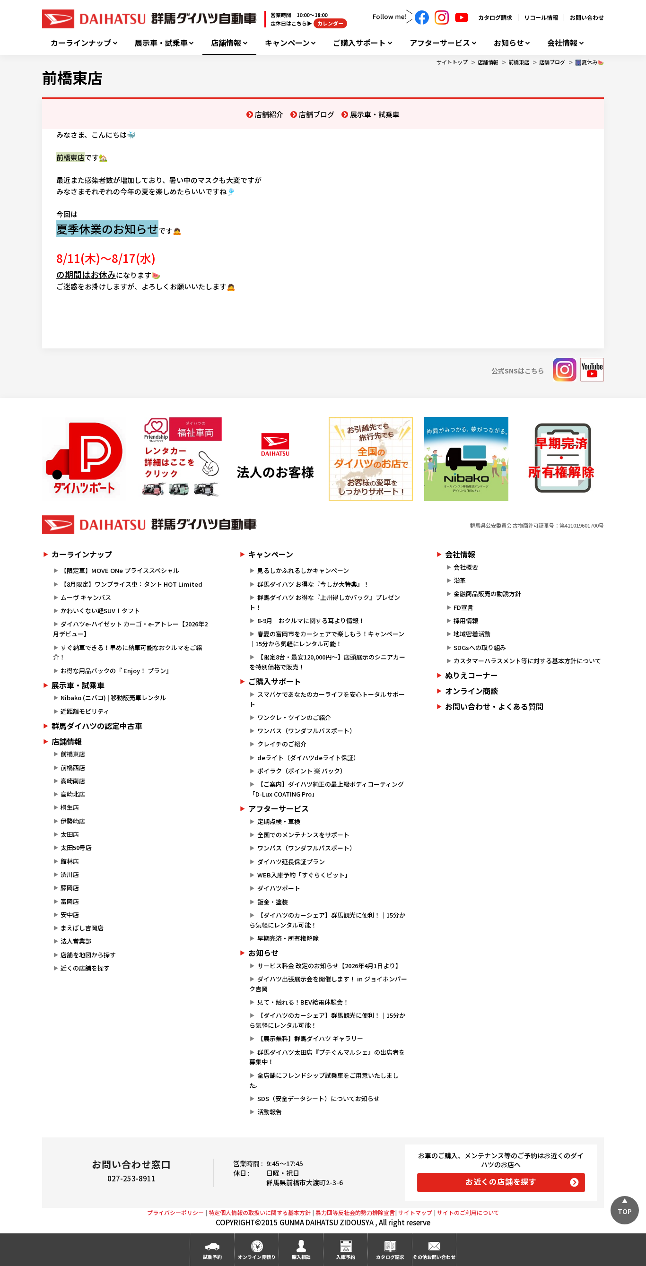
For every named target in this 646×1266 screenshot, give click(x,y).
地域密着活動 (472, 633)
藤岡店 (70, 887)
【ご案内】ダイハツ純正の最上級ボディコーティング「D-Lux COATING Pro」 (326, 789)
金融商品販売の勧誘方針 (487, 593)
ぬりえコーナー (471, 675)
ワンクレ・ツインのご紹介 (294, 717)
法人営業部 (76, 940)
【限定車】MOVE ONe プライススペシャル (120, 570)
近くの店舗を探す (85, 967)
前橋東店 (518, 62)
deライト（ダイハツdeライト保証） (308, 757)
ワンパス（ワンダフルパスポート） (306, 730)
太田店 (70, 834)
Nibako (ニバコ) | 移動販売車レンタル (113, 697)
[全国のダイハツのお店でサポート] (371, 459)
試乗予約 (212, 1256)
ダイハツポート (278, 888)
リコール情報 (541, 17)
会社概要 (466, 567)
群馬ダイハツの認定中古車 (97, 725)
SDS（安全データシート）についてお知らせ (318, 1098)
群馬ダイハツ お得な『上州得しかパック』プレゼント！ (324, 602)
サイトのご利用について (468, 1212)
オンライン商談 (471, 690)
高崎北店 (73, 793)
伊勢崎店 (73, 820)
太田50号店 (76, 847)
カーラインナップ (81, 43)
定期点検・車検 (278, 821)
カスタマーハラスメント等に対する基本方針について (527, 660)
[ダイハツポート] (84, 459)
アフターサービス (440, 43)
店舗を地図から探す (88, 954)
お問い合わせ (587, 17)
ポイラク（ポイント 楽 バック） (301, 770)
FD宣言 (463, 607)
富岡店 (70, 901)
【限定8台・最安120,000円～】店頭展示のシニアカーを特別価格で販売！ (327, 661)
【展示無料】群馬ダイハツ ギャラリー (310, 1038)
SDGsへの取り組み (480, 647)
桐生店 (70, 807)
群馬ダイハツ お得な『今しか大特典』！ (313, 584)
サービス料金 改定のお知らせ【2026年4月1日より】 (329, 965)
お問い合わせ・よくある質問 (494, 706)
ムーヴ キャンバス (86, 597)
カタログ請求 (495, 17)
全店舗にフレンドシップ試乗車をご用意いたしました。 (323, 1080)
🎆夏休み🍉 (589, 62)
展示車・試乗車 (161, 43)
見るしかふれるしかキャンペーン (303, 570)
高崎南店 (73, 780)
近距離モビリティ (85, 711)
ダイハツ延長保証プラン (291, 861)
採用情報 (466, 620)
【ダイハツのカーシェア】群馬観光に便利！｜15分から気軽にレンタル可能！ (327, 919)
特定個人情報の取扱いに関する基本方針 (260, 1212)
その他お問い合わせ (434, 1256)
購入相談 (301, 1256)
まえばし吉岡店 (82, 927)
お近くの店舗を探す (501, 1181)
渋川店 (70, 874)
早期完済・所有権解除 (288, 938)
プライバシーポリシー (175, 1212)
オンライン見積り (257, 1256)
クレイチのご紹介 (281, 743)
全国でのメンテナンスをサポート (303, 834)
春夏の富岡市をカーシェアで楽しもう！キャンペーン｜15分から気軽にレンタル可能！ (326, 638)
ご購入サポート (359, 43)
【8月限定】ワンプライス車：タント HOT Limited (131, 584)
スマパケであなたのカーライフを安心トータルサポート (326, 699)
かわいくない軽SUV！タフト (100, 610)
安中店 (70, 914)
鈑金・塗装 (272, 901)
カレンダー (330, 23)
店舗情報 (226, 43)
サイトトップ (452, 62)
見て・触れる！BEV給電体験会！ (303, 1001)
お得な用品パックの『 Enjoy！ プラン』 (116, 670)
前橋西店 (73, 767)
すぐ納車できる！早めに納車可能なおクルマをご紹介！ (127, 652)
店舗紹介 (269, 114)
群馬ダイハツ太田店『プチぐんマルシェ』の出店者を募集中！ (326, 1057)
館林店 (70, 861)
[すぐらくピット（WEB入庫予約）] (275, 459)
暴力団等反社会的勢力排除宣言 (355, 1212)
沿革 (460, 580)
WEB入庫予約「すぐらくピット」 (304, 874)
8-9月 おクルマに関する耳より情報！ (311, 620)
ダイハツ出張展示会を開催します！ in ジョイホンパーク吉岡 (328, 983)
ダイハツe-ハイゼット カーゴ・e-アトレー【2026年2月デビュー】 (130, 628)
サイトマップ (415, 1212)
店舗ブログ (552, 62)
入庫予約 (345, 1256)
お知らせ (509, 43)
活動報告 (269, 1111)
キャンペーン (287, 43)
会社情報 (562, 43)
